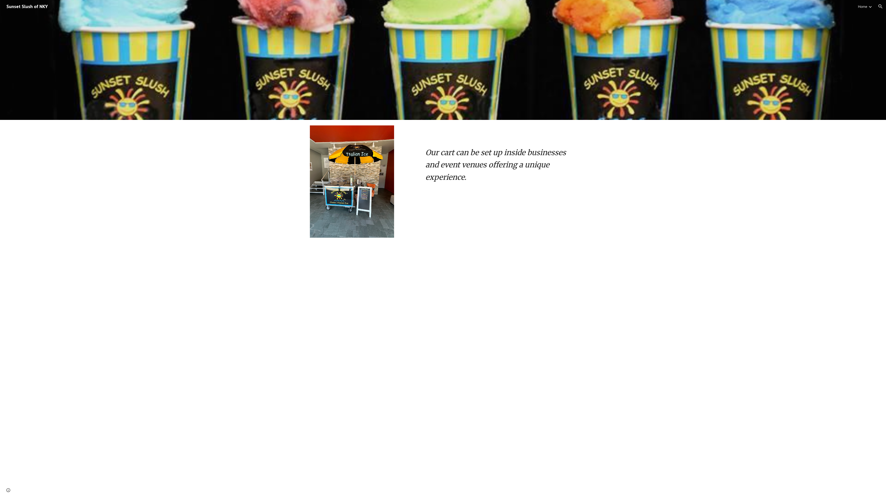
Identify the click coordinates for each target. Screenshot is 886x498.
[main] (500, 155)
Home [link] (862, 6)
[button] (880, 6)
